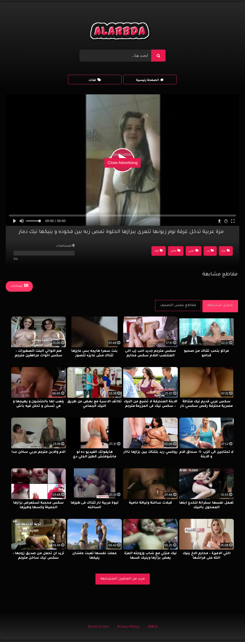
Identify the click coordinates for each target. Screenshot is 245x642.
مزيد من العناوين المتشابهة (122, 579)
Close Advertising (123, 163)
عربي (191, 251)
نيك (156, 251)
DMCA (152, 627)
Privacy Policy (128, 627)
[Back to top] (229, 627)
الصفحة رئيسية (147, 80)
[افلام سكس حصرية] (120, 32)
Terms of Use (98, 627)
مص (174, 251)
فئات (92, 80)
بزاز (224, 251)
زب (208, 251)
